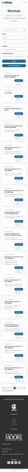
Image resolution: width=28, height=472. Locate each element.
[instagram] (15, 462)
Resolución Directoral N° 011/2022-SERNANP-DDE (11, 325)
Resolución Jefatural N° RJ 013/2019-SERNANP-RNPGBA (12, 234)
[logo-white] (14, 434)
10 (24, 388)
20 (3, 390)
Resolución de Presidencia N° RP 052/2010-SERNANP (13, 126)
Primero (4, 388)
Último (10, 390)
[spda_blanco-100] (14, 404)
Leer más (18, 83)
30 (6, 390)
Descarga (18, 80)
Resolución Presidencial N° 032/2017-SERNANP (11, 76)
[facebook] (8, 462)
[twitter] (12, 462)
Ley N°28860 (7, 93)
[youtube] (19, 462)
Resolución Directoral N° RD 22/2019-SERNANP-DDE (12, 212)
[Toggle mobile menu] (25, 2)
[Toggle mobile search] (22, 2)
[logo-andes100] (14, 419)
